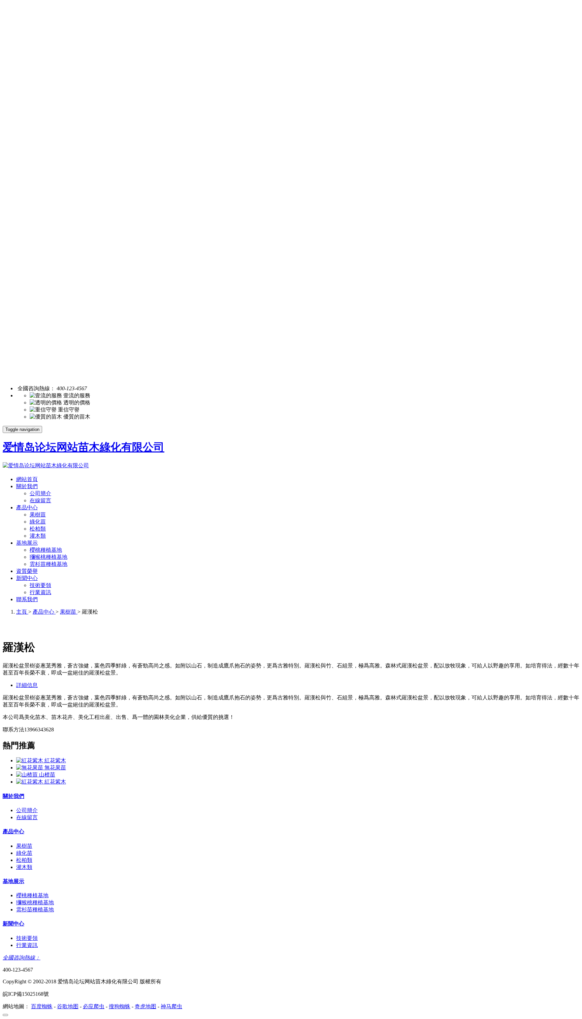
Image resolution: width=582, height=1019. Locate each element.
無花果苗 (55, 767)
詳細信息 (27, 685)
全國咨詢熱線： (21, 957)
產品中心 (27, 507)
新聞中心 (27, 578)
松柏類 (38, 529)
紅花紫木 (55, 760)
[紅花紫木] (30, 760)
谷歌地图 (67, 1006)
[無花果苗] (30, 767)
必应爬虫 (93, 1006)
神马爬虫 (171, 1006)
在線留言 (40, 500)
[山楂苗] (27, 774)
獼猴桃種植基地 (48, 557)
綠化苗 (38, 521)
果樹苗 (38, 514)
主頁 (22, 612)
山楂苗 (47, 774)
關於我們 (27, 486)
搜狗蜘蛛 (119, 1006)
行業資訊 (40, 592)
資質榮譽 (27, 571)
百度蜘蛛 (42, 1006)
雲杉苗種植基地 (48, 564)
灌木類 (38, 536)
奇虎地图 (145, 1006)
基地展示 (27, 543)
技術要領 (40, 585)
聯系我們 (27, 599)
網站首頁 (27, 479)
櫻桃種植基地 (46, 550)
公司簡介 (40, 493)
